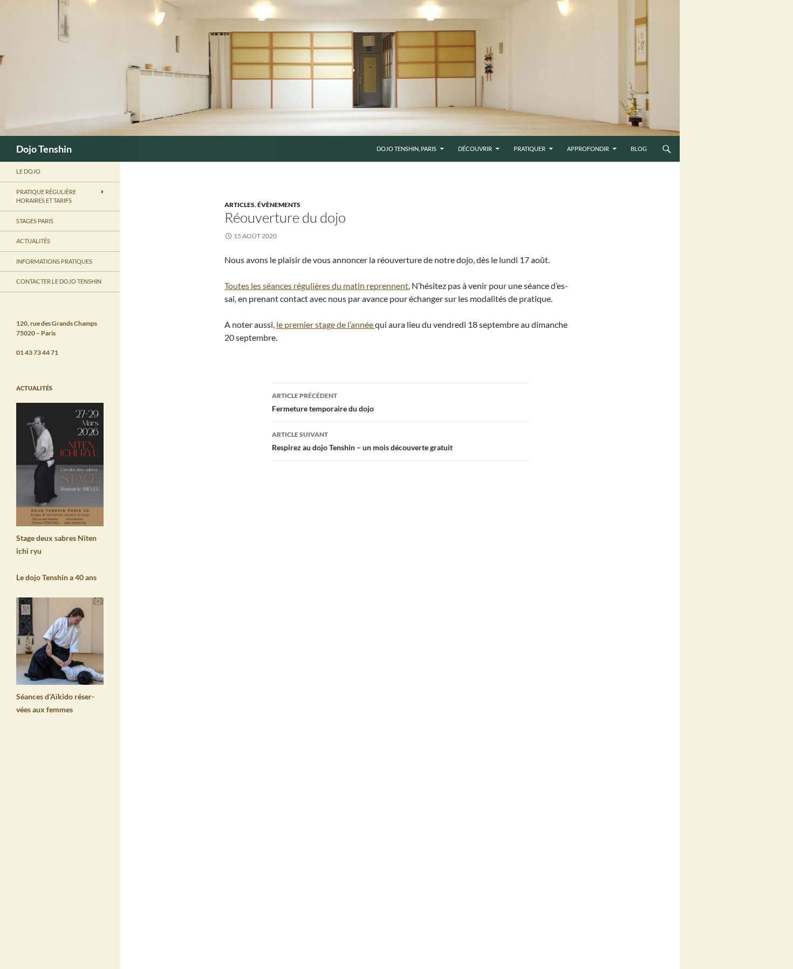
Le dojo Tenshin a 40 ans (56, 577)
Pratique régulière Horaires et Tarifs (46, 196)
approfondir (588, 148)
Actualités (33, 240)
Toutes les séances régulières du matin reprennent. (317, 285)
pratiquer (529, 148)
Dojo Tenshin (44, 149)
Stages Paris (34, 220)
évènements (278, 205)
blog (639, 148)
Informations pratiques (54, 261)
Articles (239, 205)
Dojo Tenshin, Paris (406, 148)
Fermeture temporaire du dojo (323, 402)
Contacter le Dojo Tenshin (58, 281)
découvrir (475, 148)
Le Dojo (28, 171)
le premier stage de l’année (325, 324)
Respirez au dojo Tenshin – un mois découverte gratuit (362, 441)
